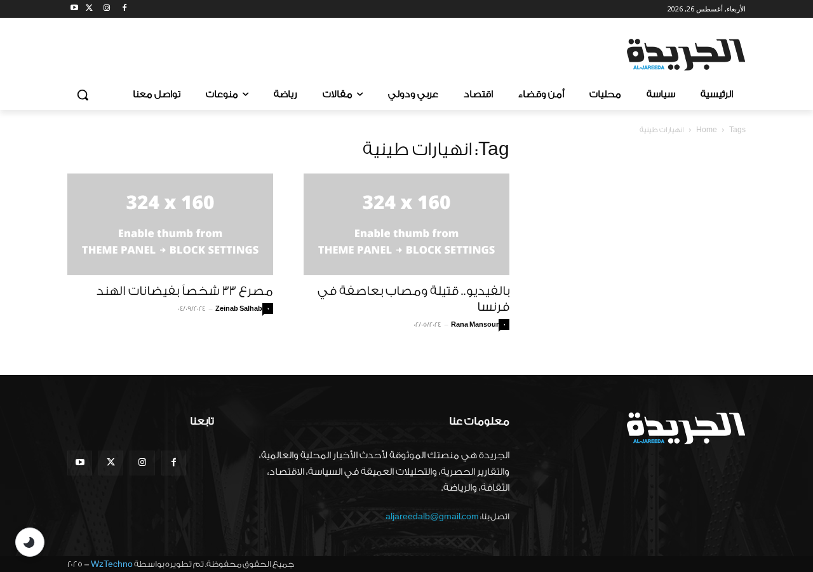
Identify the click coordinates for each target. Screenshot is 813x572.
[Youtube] (74, 9)
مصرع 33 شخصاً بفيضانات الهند (185, 291)
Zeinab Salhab (238, 309)
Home (706, 130)
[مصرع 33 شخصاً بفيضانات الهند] (170, 224)
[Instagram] (107, 9)
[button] (82, 94)
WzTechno (112, 564)
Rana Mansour (475, 325)
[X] (89, 9)
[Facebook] (124, 9)
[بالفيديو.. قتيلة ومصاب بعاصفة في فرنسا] (406, 224)
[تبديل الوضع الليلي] (29, 542)
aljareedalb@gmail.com (432, 516)
